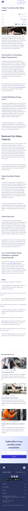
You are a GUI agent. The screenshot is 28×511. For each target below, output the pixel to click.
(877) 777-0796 (7, 472)
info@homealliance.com (20, 472)
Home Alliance (13, 263)
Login (20, 2)
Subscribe (14, 456)
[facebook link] (12, 476)
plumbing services (21, 87)
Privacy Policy (6, 502)
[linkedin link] (17, 476)
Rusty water (4, 321)
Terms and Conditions (8, 500)
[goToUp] (24, 468)
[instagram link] (14, 476)
